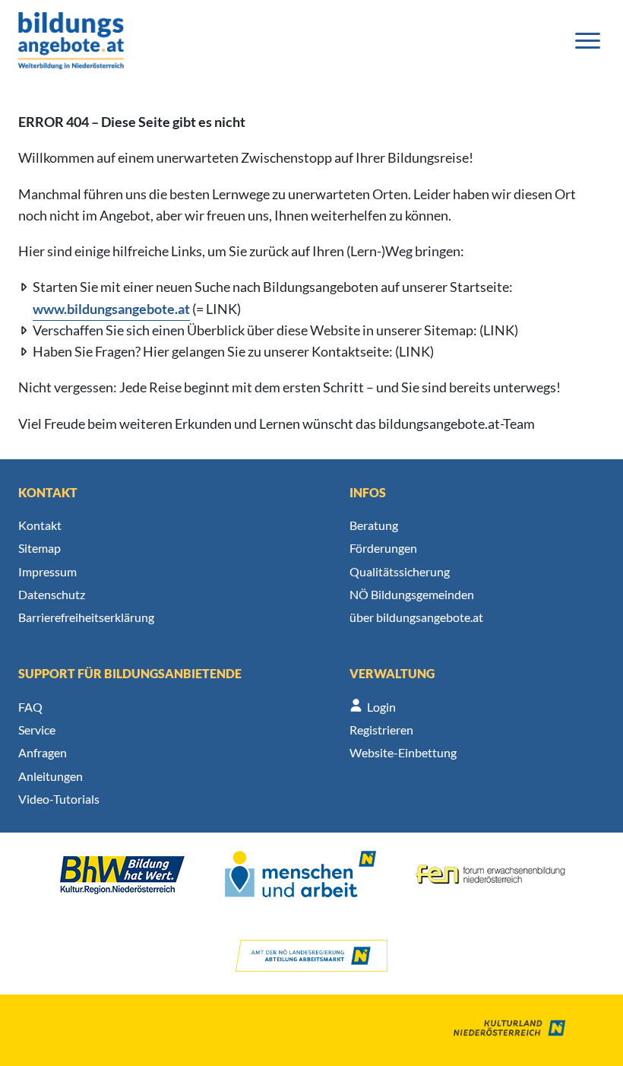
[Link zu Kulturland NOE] (498, 1030)
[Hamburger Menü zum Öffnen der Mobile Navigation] (588, 40)
